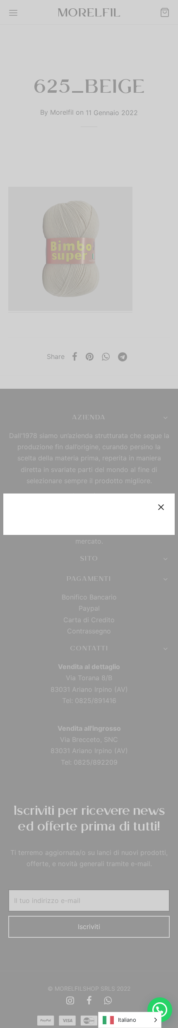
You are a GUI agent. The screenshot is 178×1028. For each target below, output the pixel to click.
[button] (159, 1009)
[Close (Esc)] (161, 507)
